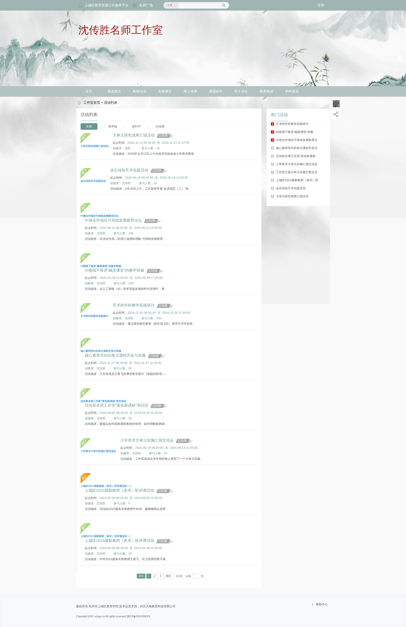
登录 (320, 5)
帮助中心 (322, 604)
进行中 (136, 126)
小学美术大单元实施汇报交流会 (294, 164)
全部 (89, 126)
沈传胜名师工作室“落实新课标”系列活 (116, 405)
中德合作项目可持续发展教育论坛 (113, 220)
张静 (127, 148)
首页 (88, 91)
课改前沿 (114, 91)
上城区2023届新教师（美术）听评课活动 (119, 490)
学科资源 (292, 91)
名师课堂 (165, 91)
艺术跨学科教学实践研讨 (290, 124)
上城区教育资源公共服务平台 (107, 5)
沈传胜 (126, 183)
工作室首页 (91, 102)
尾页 (168, 576)
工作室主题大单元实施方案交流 (294, 172)
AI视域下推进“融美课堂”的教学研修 (114, 270)
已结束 (160, 126)
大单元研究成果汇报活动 (290, 196)
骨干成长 (241, 91)
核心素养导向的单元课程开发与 (294, 148)
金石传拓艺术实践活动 (289, 188)
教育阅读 (266, 91)
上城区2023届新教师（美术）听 (295, 180)
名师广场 (146, 5)
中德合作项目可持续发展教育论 (294, 140)
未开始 (112, 126)
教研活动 (139, 91)
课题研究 (215, 91)
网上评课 (190, 91)
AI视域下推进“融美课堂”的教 (292, 132)
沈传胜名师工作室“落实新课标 (293, 156)
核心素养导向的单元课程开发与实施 (115, 355)
